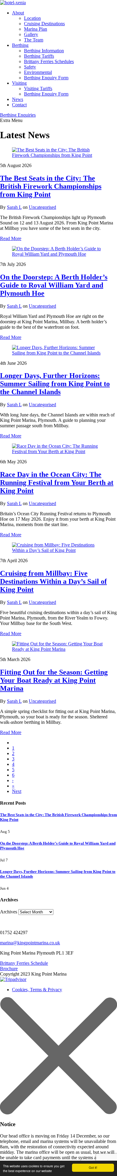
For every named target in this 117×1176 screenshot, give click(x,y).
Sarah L (14, 207)
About (18, 12)
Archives (8, 911)
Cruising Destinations (44, 23)
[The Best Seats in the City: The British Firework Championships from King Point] (58, 152)
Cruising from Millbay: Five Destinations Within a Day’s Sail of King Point (53, 581)
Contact (19, 104)
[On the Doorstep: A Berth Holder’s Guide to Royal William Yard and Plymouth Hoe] (58, 251)
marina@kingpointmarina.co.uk (30, 942)
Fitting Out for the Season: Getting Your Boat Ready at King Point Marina (54, 680)
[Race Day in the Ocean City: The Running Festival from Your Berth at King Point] (58, 448)
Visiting (19, 83)
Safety (30, 66)
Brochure (9, 968)
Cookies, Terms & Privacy (37, 989)
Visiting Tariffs (38, 88)
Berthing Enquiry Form (46, 77)
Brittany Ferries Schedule (24, 963)
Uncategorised (42, 207)
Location (32, 18)
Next (16, 791)
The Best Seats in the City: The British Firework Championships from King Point (50, 186)
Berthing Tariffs (39, 56)
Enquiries (18, 114)
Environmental (38, 72)
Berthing (20, 45)
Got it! (93, 1167)
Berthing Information (44, 50)
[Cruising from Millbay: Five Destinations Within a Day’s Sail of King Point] (58, 547)
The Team (33, 39)
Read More (10, 238)
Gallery (31, 34)
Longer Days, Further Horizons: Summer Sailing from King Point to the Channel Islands (55, 384)
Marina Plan (35, 29)
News (17, 99)
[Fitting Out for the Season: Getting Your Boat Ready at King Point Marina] (58, 646)
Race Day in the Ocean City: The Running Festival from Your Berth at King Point (56, 483)
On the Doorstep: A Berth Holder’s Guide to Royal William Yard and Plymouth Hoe (53, 285)
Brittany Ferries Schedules (49, 61)
